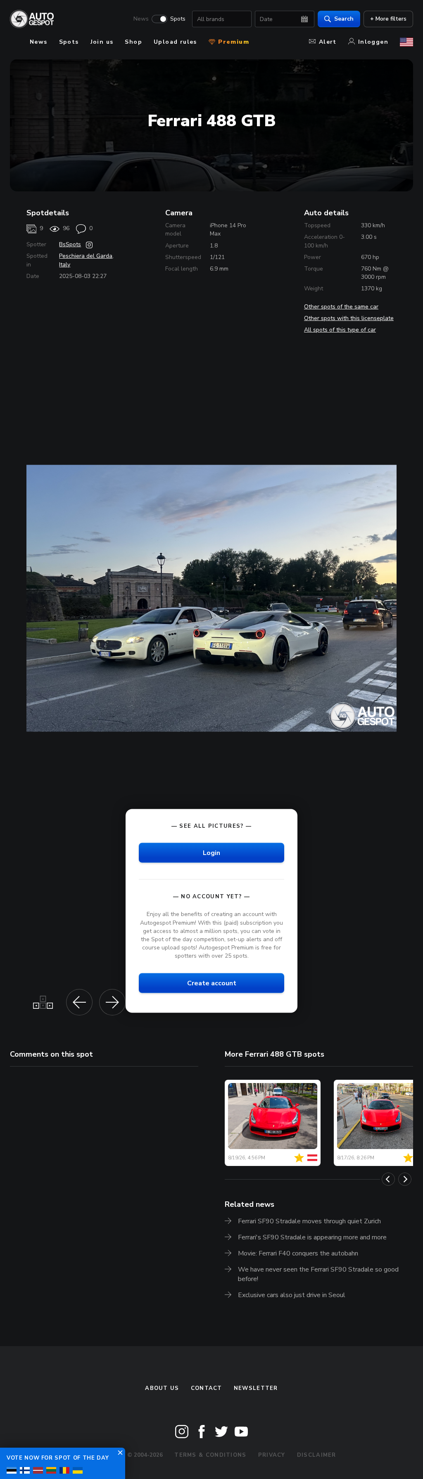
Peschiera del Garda (85, 256)
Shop (133, 42)
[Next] (405, 1179)
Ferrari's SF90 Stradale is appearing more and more (312, 1237)
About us (162, 1388)
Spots (177, 19)
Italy (64, 264)
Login (211, 852)
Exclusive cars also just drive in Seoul (291, 1295)
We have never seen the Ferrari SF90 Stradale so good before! (318, 1274)
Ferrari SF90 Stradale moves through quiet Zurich (309, 1221)
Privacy (271, 1455)
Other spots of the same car (341, 307)
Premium (232, 42)
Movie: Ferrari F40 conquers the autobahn (298, 1253)
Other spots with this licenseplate (349, 318)
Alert (328, 42)
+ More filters (388, 19)
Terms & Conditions (210, 1455)
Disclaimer (316, 1455)
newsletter (256, 1388)
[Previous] (388, 1179)
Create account (211, 983)
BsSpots (70, 244)
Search (344, 19)
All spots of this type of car (340, 330)
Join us (102, 42)
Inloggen (373, 42)
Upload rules (175, 42)
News (141, 19)
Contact (206, 1388)
